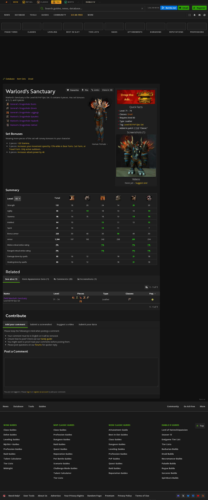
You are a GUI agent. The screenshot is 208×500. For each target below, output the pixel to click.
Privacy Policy (125, 495)
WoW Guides (10, 425)
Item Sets (21, 78)
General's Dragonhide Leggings (24, 112)
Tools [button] (33, 15)
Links (96, 90)
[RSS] (203, 496)
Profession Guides (13, 449)
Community (60, 15)
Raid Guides (9, 454)
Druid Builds (168, 454)
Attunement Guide (118, 429)
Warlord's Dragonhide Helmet (23, 125)
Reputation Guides (62, 454)
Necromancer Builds (172, 458)
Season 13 (167, 434)
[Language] (204, 15)
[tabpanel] (81, 296)
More (202, 406)
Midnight (8, 468)
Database (20, 15)
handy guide (46, 338)
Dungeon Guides (61, 439)
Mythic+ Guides (11, 444)
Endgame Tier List (171, 439)
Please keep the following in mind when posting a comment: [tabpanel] (37, 361)
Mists (71, 2)
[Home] (18, 7)
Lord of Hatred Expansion (175, 429)
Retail (29, 2)
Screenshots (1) (136, 132)
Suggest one (141, 183)
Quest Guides (60, 449)
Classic (44, 2)
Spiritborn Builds (170, 478)
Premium (109, 495)
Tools (31, 406)
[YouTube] (198, 496)
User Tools (28, 495)
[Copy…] (146, 287)
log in (29, 392)
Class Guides (10, 429)
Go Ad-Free (77, 15)
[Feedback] (199, 15)
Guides (45, 15)
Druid (30, 78)
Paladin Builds (169, 463)
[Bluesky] (188, 496)
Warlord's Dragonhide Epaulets (24, 116)
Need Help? (14, 495)
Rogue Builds (168, 468)
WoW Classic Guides (119, 425)
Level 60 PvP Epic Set (134, 124)
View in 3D (107, 90)
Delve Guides (10, 434)
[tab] (11, 279)
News (7, 15)
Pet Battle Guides (62, 458)
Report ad (202, 399)
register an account (40, 392)
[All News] (6, 2)
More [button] (90, 15)
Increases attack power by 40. (31, 152)
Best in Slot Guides (118, 434)
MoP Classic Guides (63, 425)
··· (78, 2)
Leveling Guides (12, 439)
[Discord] (178, 496)
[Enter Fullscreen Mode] (189, 15)
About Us (42, 495)
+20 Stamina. (24, 143)
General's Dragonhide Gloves (23, 108)
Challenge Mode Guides (65, 468)
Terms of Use (142, 495)
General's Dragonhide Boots (23, 104)
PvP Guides (114, 458)
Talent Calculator (12, 458)
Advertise (56, 495)
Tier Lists (8, 463)
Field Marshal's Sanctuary (15, 298)
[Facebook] (193, 496)
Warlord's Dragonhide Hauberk (24, 120)
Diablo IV (93, 2)
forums (38, 344)
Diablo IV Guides (170, 425)
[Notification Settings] (194, 15)
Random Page (94, 495)
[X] (183, 496)
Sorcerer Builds (169, 473)
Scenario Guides (61, 463)
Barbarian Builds (170, 449)
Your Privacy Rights (74, 495)
